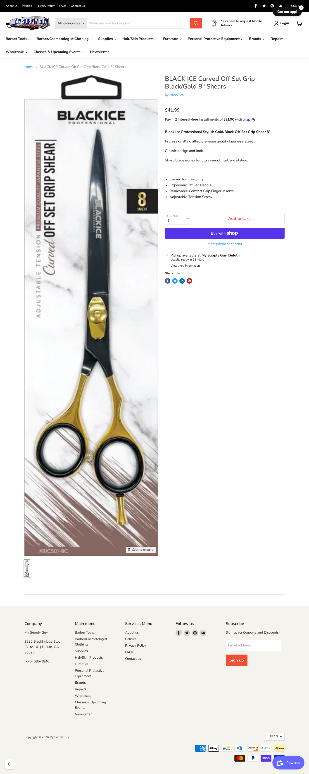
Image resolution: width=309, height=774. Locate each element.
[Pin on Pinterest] (189, 281)
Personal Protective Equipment (214, 38)
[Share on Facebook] (167, 281)
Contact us (78, 6)
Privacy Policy (45, 6)
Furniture (171, 38)
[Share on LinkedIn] (182, 281)
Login (284, 23)
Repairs (277, 38)
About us (11, 6)
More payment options (225, 244)
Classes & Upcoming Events (57, 51)
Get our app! (287, 12)
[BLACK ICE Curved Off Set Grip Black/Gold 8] (27, 569)
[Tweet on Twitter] (175, 281)
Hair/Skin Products (138, 38)
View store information (185, 265)
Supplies (106, 38)
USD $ (295, 6)
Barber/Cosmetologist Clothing (63, 38)
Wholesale (15, 51)
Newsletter (99, 51)
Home (29, 67)
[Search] (196, 23)
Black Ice (177, 95)
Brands (255, 38)
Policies (27, 6)
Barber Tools (17, 38)
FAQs (62, 6)
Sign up (236, 660)
